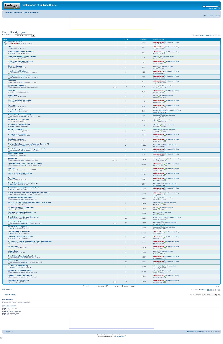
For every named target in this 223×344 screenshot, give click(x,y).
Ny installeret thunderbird (17, 85)
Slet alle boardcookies (198, 331)
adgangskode (13, 251)
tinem (22, 150)
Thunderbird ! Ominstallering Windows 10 (23, 217)
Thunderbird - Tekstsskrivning (19, 124)
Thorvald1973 (13, 267)
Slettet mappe (13, 246)
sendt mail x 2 (13, 95)
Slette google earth (15, 66)
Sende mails (12, 158)
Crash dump (12, 90)
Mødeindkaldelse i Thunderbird (19, 115)
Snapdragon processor (16, 139)
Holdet (189, 331)
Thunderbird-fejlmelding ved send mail (22, 256)
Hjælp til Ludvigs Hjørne (31, 12)
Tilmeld (211, 15)
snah (11, 179)
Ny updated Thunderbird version (19, 270)
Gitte (11, 247)
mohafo (23, 257)
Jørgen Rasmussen (160, 110)
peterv (22, 77)
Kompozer (12, 105)
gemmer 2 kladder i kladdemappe (20, 275)
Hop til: (192, 294)
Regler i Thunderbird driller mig (19, 222)
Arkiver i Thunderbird (16, 129)
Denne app (12, 81)
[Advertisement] (111, 23)
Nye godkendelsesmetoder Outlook (20, 197)
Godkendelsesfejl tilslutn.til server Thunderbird (25, 163)
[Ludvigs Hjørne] (12, 5)
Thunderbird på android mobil (19, 120)
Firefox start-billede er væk (17, 261)
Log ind (217, 15)
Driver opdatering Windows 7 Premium (22, 56)
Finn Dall (12, 126)
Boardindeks (9, 12)
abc (11, 213)
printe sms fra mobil (15, 154)
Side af (202, 35)
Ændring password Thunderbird (19, 100)
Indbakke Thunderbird (16, 110)
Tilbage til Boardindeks (10, 294)
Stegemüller (24, 145)
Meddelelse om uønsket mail (18, 280)
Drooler (12, 58)
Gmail (10, 47)
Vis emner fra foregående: (90, 286)
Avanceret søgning (214, 8)
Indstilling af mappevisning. (18, 266)
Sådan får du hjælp (15, 42)
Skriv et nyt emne (7, 34)
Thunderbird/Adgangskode (17, 227)
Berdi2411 (12, 53)
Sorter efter (110, 286)
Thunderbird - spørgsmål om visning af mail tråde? (26, 149)
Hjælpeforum (18, 12)
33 (219, 35)
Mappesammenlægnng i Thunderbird (21, 51)
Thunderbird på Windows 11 (18, 134)
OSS (205, 15)
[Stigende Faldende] (128, 286)
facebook (11, 168)
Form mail (12, 178)
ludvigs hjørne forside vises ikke (20, 76)
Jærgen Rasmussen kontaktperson (20, 236)
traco (11, 174)
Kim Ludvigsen (14, 43)
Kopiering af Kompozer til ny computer (22, 212)
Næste (217, 286)
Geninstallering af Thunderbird (19, 232)
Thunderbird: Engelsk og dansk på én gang (23, 183)
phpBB (105, 335)
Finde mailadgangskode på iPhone (20, 61)
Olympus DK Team (120, 336)
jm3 (22, 87)
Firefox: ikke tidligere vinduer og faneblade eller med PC (28, 144)
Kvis (11, 106)
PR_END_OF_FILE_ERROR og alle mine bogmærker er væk (29, 202)
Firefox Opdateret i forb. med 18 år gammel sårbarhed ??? (29, 193)
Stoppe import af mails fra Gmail (20, 173)
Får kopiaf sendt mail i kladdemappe (21, 207)
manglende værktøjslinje (17, 71)
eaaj (11, 48)
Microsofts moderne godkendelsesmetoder (23, 188)
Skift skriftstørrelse (218, 12)
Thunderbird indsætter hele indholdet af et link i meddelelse (29, 241)
